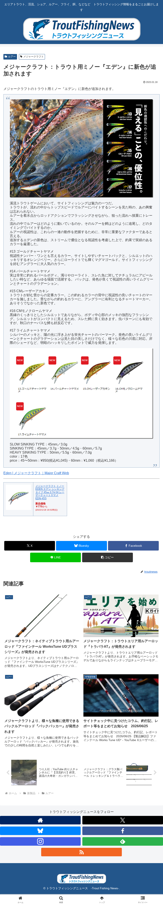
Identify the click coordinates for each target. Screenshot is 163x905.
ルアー (12, 56)
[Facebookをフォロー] (122, 831)
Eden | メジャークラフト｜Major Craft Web (36, 473)
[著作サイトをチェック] (40, 820)
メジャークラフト (33, 56)
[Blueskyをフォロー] (40, 831)
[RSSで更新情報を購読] (81, 852)
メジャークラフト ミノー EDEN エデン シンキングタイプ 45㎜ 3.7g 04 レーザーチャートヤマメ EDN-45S (49, 492)
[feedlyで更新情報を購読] (122, 841)
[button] (107, 557)
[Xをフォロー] (122, 820)
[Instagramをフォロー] (40, 841)
